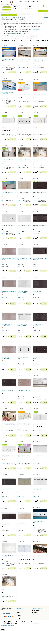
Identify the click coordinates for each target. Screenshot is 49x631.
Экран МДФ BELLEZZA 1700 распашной (23, 556)
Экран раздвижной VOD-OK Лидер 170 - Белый (24, 259)
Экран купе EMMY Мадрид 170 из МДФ (8, 589)
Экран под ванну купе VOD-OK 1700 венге (39, 193)
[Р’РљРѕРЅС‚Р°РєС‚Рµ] (41, 17)
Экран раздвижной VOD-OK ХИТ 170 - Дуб (8, 259)
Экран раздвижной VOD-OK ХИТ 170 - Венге (39, 226)
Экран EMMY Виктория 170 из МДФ (24, 94)
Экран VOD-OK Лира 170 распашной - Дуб (6, 358)
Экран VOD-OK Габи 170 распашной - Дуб (22, 523)
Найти (45, 14)
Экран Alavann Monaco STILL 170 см (39, 391)
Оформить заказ (43, 11)
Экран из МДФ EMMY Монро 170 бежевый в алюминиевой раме (8, 424)
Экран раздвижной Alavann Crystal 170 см (23, 456)
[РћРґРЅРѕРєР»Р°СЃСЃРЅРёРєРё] (45, 17)
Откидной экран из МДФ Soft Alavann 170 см (8, 93)
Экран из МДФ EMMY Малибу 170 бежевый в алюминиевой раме (24, 424)
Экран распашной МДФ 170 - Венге (7, 489)
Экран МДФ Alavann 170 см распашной (38, 522)
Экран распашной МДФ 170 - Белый (39, 456)
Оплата (18, 613)
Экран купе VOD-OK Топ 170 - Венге (39, 358)
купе (31, 29)
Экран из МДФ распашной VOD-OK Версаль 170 (8, 456)
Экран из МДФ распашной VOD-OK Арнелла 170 (40, 424)
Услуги (18, 612)
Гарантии (19, 618)
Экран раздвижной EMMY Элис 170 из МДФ (24, 160)
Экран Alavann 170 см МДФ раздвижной (7, 556)
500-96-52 (10, 622)
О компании (19, 1)
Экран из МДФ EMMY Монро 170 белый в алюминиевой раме (39, 60)
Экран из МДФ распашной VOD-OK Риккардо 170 (24, 127)
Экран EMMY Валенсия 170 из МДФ (40, 94)
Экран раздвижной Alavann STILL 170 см (8, 60)
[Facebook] (43, 17)
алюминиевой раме (13, 33)
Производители (35, 610)
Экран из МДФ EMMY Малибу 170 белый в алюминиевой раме (24, 60)
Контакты (39, 1)
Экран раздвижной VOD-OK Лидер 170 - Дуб (9, 292)
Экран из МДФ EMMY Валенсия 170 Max (9, 193)
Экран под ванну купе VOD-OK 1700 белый (8, 226)
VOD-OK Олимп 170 (37, 291)
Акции (18, 610)
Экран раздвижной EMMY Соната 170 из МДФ (40, 160)
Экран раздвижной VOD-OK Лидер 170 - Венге (40, 259)
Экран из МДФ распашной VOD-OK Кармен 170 (40, 127)
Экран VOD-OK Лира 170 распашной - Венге (37, 325)
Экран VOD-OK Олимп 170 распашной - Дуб (7, 325)
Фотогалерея (26, 1)
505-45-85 (10, 623)
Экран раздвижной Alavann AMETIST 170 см (7, 160)
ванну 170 (7, 21)
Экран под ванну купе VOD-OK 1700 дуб (24, 193)
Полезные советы (36, 612)
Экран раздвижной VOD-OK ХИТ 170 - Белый (24, 226)
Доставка (33, 1)
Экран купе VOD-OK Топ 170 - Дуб (24, 390)
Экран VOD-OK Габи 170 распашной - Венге (6, 523)
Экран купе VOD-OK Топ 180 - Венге (7, 391)
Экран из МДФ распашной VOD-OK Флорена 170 (8, 127)
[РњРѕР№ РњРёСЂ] (47, 17)
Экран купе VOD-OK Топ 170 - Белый (23, 358)
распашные (37, 29)
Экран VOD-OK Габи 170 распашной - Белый (37, 489)
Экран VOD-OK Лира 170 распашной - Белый (22, 325)
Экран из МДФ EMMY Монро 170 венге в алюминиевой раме (39, 556)
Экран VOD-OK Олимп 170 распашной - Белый (23, 292)
